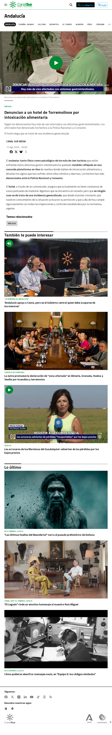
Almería (79, 24)
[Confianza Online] (102, 719)
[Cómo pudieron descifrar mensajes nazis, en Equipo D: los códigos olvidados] (56, 639)
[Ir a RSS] (51, 697)
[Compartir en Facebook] (11, 151)
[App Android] (13, 708)
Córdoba (100, 24)
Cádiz (89, 24)
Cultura (42, 24)
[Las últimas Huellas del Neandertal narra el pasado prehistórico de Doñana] (56, 500)
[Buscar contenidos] (71, 5)
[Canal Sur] (21, 4)
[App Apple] (6, 708)
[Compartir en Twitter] (16, 151)
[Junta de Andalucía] (89, 719)
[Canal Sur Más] (85, 4)
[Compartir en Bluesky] (21, 151)
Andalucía (10, 24)
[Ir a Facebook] (6, 697)
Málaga (12, 223)
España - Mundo (26, 24)
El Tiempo (67, 24)
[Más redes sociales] (26, 151)
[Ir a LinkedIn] (26, 697)
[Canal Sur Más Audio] (102, 4)
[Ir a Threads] (45, 697)
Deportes (54, 24)
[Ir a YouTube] (32, 697)
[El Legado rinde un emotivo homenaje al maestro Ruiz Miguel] (56, 569)
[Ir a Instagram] (19, 697)
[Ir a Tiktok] (38, 697)
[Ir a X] (13, 697)
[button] (56, 62)
